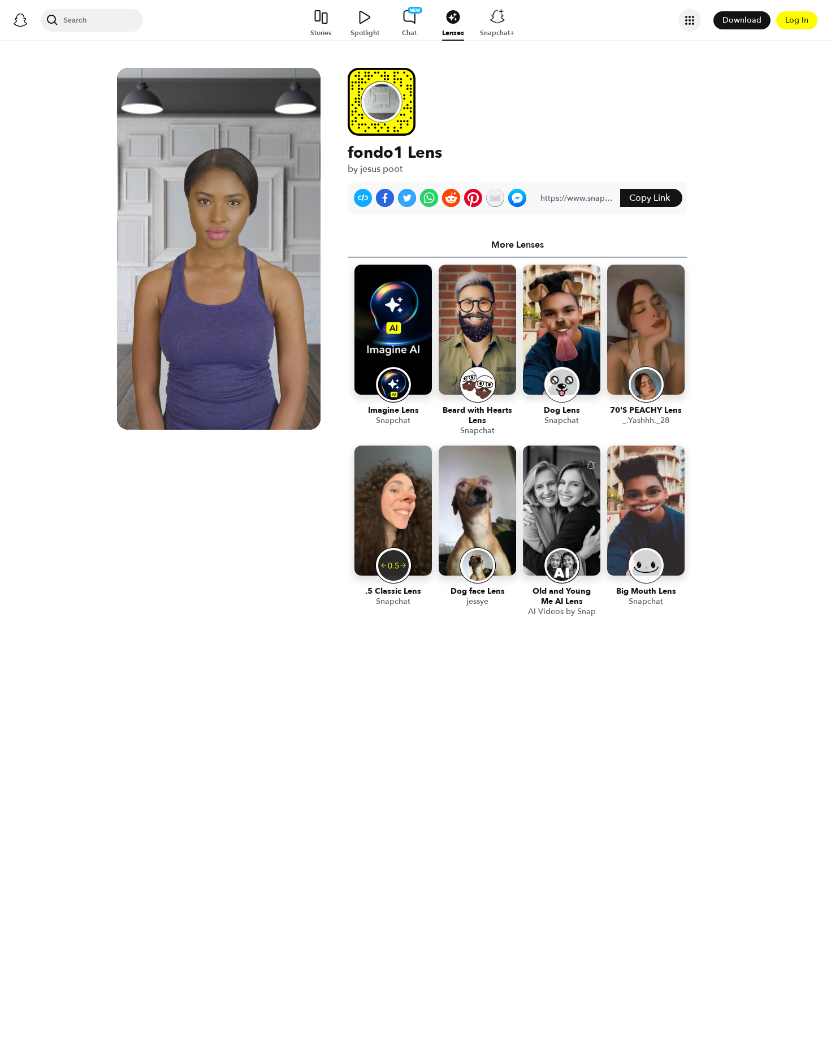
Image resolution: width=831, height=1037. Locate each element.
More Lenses (517, 245)
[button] (363, 198)
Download (741, 20)
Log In (796, 20)
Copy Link (649, 198)
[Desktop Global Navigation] (20, 20)
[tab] (517, 245)
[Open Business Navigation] (689, 20)
